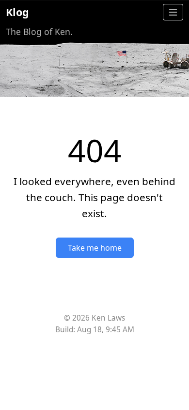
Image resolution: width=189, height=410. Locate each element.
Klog (17, 12)
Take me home (95, 247)
